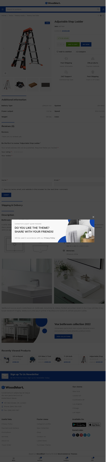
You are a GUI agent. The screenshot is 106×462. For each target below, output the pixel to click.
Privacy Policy (49, 238)
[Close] (93, 217)
